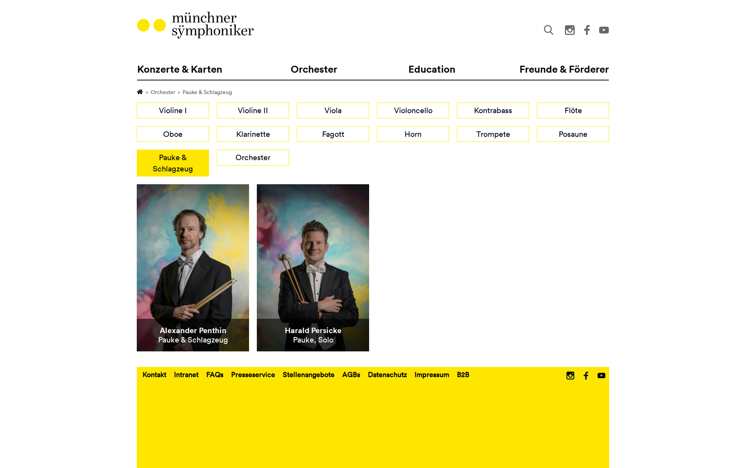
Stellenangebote (309, 374)
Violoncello (413, 110)
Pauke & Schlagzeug (173, 163)
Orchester (163, 92)
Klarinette (253, 134)
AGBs (351, 374)
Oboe (173, 134)
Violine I (173, 110)
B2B (463, 374)
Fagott (333, 134)
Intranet (186, 374)
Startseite (140, 91)
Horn (413, 134)
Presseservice (253, 374)
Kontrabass (493, 110)
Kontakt (154, 374)
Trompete (493, 134)
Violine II (253, 110)
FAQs (214, 374)
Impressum (432, 374)
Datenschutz (387, 374)
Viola (333, 110)
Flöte (573, 110)
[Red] (195, 25)
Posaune (573, 134)
